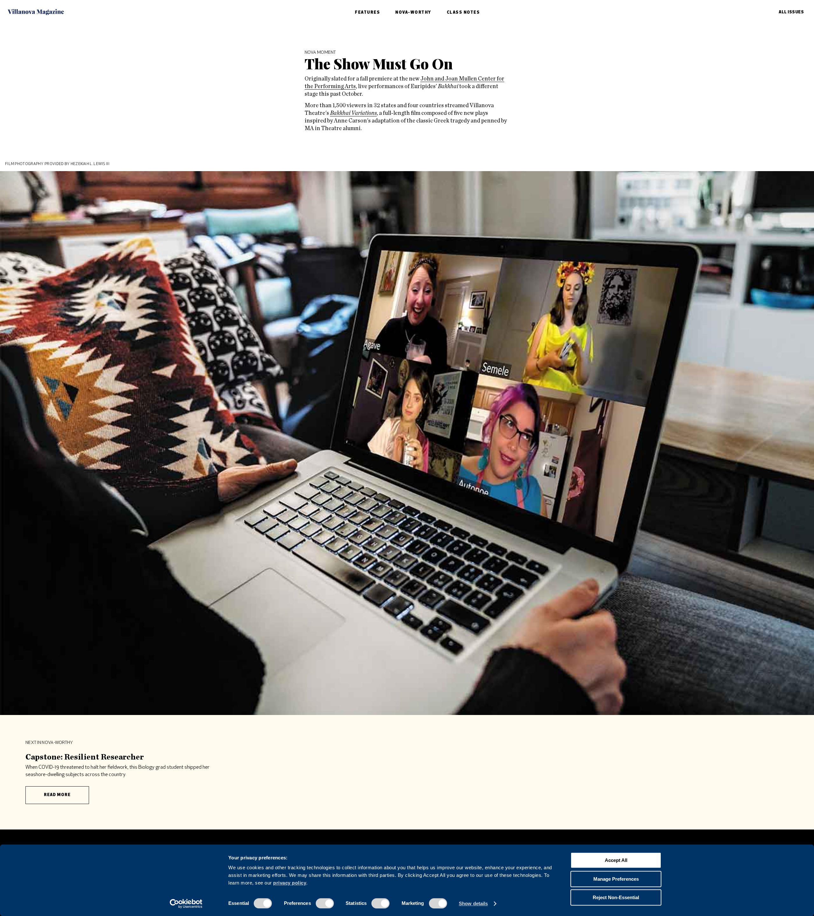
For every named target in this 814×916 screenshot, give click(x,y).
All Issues (791, 12)
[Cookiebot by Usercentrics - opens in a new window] (186, 903)
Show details (473, 903)
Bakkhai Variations (353, 113)
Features (367, 12)
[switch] (325, 903)
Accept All (616, 860)
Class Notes (463, 12)
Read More (57, 795)
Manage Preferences (616, 879)
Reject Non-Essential (616, 897)
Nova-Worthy (413, 12)
